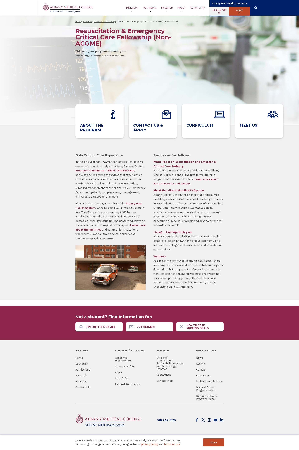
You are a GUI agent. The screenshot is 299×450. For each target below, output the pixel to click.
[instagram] (209, 420)
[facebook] (197, 420)
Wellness (159, 256)
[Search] (256, 8)
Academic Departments (123, 359)
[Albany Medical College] (68, 8)
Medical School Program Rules (205, 389)
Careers (201, 369)
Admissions (150, 7)
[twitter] (203, 420)
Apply (118, 372)
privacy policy (149, 444)
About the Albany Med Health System (178, 190)
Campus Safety (124, 366)
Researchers (164, 374)
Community (197, 7)
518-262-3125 (166, 420)
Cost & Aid (122, 378)
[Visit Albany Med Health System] (108, 428)
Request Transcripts (127, 384)
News (199, 357)
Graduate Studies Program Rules (207, 397)
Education (132, 7)
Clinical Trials (165, 380)
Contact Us (203, 375)
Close (213, 442)
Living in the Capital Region (172, 232)
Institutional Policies (209, 381)
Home (78, 21)
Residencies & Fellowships (105, 21)
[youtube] (215, 420)
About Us (81, 381)
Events (200, 363)
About (181, 7)
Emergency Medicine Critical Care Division (104, 170)
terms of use (172, 444)
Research (167, 7)
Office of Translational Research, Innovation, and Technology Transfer (170, 363)
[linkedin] (222, 420)
